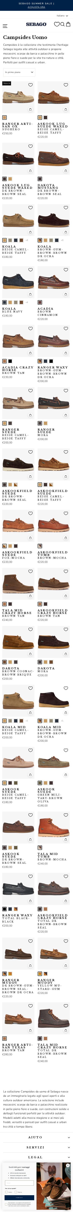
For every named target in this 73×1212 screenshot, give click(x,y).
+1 (27, 721)
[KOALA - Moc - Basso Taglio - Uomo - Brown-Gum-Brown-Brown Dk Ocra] (40, 240)
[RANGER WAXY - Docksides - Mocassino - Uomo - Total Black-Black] (51, 361)
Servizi (36, 1147)
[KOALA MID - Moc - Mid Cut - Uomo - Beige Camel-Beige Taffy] (4, 721)
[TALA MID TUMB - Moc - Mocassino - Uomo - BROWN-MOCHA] (40, 847)
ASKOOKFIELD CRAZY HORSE (53, 613)
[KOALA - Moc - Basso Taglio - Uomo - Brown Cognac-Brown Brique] (21, 240)
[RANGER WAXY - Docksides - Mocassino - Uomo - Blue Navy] (45, 361)
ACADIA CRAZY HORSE (18, 370)
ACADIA (48, 311)
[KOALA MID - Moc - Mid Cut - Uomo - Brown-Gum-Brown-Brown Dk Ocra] (40, 721)
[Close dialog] (68, 1165)
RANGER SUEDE (15, 434)
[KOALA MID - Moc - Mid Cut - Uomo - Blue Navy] (15, 721)
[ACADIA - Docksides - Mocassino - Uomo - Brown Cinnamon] (40, 302)
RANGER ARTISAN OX (17, 127)
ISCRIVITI (19, 1197)
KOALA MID (15, 730)
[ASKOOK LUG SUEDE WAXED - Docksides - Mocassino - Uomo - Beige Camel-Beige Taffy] (40, 117)
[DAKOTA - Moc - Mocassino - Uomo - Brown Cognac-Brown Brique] (4, 662)
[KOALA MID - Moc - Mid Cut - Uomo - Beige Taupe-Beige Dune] (10, 721)
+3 (27, 240)
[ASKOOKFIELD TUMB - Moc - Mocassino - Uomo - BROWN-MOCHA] (40, 546)
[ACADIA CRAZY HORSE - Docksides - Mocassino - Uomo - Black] (10, 361)
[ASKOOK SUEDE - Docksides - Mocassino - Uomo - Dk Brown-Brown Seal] (10, 783)
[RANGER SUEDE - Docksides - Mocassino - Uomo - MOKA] (10, 423)
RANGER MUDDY (18, 986)
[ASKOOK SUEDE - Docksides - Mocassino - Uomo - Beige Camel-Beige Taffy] (4, 783)
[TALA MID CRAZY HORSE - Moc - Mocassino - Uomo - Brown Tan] (4, 604)
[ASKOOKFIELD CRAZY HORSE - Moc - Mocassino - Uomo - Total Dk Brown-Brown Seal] (45, 604)
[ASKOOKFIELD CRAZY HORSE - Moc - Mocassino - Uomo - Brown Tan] (40, 604)
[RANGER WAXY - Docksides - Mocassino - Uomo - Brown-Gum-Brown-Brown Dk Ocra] (40, 361)
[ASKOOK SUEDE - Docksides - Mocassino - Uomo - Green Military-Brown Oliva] (15, 783)
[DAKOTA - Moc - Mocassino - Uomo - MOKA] (15, 662)
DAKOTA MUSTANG (50, 190)
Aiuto (35, 1137)
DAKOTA (18, 671)
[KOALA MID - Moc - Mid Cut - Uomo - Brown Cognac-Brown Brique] (21, 721)
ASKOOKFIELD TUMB (53, 555)
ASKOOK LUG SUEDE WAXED (53, 128)
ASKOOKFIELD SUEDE (17, 495)
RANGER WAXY (53, 372)
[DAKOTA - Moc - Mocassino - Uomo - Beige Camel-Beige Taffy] (10, 662)
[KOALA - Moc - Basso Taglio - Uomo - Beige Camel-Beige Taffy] (4, 240)
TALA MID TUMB (52, 857)
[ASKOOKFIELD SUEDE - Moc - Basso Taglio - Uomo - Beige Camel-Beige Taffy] (10, 484)
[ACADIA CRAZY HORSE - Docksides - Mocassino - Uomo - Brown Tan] (4, 361)
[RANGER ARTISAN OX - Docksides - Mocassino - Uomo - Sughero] (4, 117)
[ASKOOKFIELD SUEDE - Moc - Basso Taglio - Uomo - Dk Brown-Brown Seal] (4, 484)
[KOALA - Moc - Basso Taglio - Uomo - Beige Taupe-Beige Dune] (10, 240)
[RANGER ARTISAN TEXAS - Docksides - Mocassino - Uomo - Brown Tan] (4, 1038)
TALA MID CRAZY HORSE (17, 613)
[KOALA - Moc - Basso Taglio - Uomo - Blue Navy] (15, 240)
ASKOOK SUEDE (15, 794)
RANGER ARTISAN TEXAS (17, 1048)
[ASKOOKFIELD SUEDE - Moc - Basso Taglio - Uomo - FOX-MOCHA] (15, 484)
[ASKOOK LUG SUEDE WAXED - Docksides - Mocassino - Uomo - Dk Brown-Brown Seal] (45, 117)
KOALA (15, 249)
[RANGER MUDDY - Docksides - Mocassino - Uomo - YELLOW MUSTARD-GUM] (10, 974)
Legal (35, 1157)
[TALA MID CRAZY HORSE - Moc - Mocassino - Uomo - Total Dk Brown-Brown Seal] (10, 604)
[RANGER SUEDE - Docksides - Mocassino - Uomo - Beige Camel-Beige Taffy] (4, 423)
